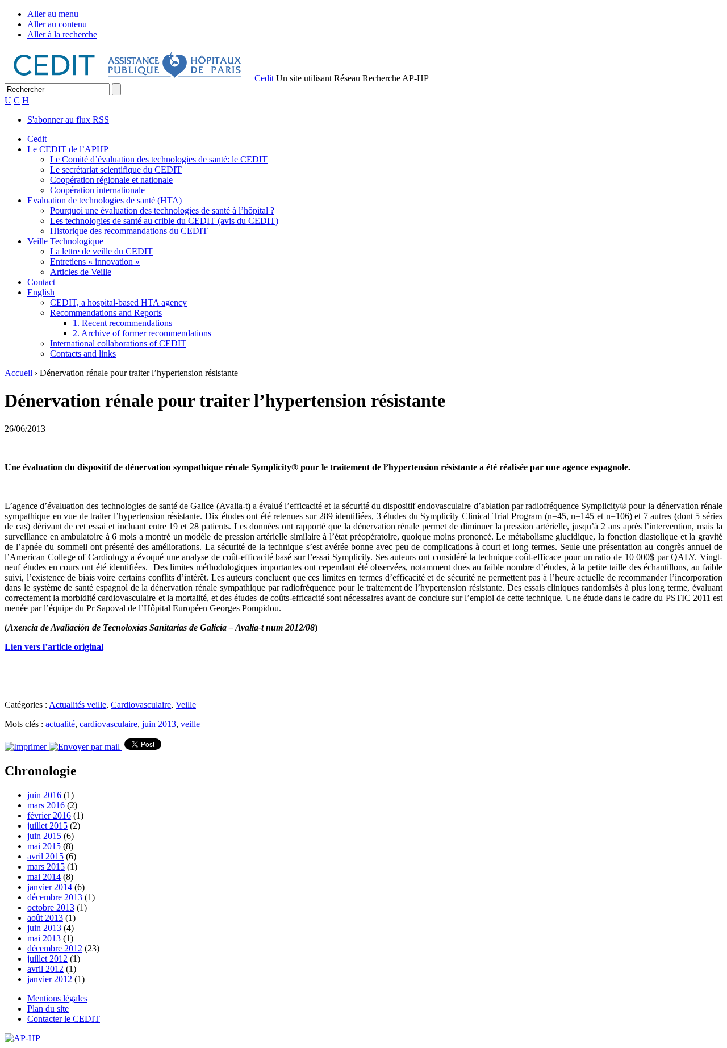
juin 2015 (44, 836)
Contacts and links (83, 353)
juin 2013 (159, 724)
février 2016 (49, 815)
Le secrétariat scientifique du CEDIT (116, 169)
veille (190, 724)
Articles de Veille (80, 272)
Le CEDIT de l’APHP (67, 149)
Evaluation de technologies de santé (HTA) (104, 200)
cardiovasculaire (108, 724)
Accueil (18, 373)
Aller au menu (52, 14)
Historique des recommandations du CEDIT (129, 231)
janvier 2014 (49, 887)
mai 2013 (44, 938)
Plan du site (48, 1008)
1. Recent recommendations (122, 323)
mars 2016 (46, 805)
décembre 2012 (54, 948)
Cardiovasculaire (141, 704)
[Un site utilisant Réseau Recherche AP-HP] (128, 78)
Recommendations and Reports (106, 313)
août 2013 (45, 917)
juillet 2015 (47, 825)
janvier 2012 (49, 979)
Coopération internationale (97, 190)
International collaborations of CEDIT (118, 343)
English (41, 292)
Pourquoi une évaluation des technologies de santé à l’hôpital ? (162, 210)
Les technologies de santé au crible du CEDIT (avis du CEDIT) (164, 221)
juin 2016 (44, 795)
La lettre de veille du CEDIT (101, 251)
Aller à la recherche (62, 34)
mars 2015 (46, 866)
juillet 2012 (47, 958)
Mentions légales (57, 998)
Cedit (264, 78)
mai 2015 (44, 846)
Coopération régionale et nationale (111, 180)
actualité (60, 724)
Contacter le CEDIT (63, 1019)
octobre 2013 (50, 907)
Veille (186, 704)
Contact (41, 282)
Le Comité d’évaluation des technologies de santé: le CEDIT (159, 159)
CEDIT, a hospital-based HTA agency (118, 302)
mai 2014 (44, 877)
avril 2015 (45, 856)
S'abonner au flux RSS (68, 119)
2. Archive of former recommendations (142, 333)
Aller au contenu (57, 24)
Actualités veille (77, 704)
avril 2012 (45, 969)
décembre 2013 (54, 897)
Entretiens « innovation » (95, 261)
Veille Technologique (65, 241)
